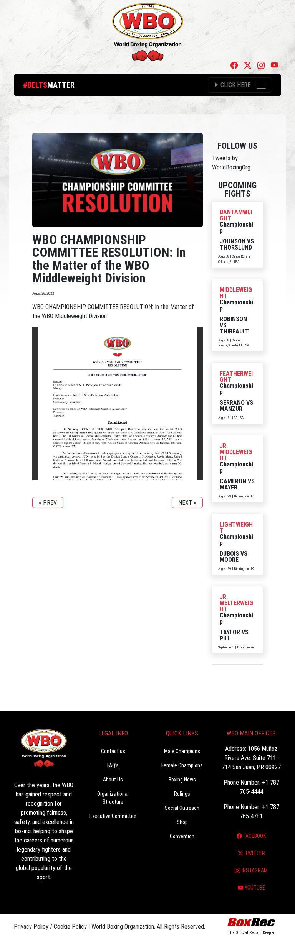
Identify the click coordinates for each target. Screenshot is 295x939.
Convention (182, 836)
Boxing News (182, 779)
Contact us (113, 751)
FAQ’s (113, 765)
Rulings (182, 794)
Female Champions (182, 765)
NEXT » (187, 502)
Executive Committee (112, 816)
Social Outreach (182, 808)
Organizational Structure (113, 798)
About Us (113, 779)
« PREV (48, 502)
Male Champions (182, 751)
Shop (182, 822)
